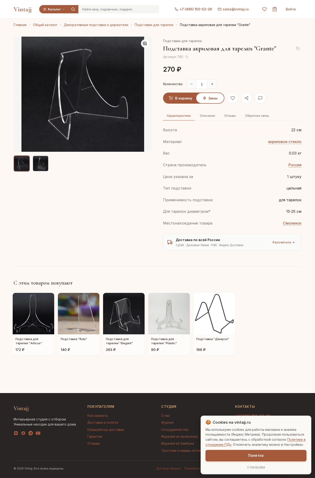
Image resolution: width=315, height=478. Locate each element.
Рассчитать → (284, 242)
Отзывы (93, 443)
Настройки (257, 467)
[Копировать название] (297, 48)
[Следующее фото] (144, 94)
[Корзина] (274, 9)
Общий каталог (45, 25)
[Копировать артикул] (187, 57)
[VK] (16, 434)
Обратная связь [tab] (257, 115)
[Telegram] (30, 434)
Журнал (167, 422)
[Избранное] (264, 9)
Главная (20, 25)
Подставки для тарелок (154, 25)
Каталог (54, 9)
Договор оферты (168, 468)
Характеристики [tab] (179, 115)
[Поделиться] (246, 98)
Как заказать (97, 415)
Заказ (212, 98)
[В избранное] (232, 98)
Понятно (256, 455)
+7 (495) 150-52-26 (196, 9)
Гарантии (94, 436)
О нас (165, 415)
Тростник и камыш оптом (181, 450)
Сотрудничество (175, 429)
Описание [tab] (207, 115)
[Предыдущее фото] (21, 94)
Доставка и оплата (102, 422)
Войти (291, 9)
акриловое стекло (284, 141)
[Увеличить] (145, 43)
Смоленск (292, 223)
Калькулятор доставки (105, 429)
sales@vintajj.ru (236, 9)
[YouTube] (38, 434)
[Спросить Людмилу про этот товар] (260, 98)
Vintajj (23, 9)
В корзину (183, 98)
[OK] (23, 434)
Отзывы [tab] (230, 115)
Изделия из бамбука (177, 443)
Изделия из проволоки (179, 436)
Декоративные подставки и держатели (96, 25)
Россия (294, 165)
